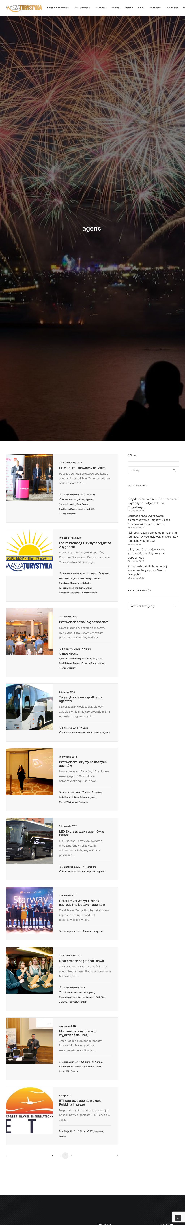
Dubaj (98, 792)
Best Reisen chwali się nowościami (84, 622)
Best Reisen (65, 663)
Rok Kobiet (172, 7)
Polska (129, 7)
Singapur (97, 658)
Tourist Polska (93, 732)
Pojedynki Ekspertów (70, 583)
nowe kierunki (69, 499)
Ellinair (77, 1066)
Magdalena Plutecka (70, 997)
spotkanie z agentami (71, 509)
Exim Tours (82, 504)
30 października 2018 (73, 494)
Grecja (74, 1071)
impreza (98, 1131)
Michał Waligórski (68, 802)
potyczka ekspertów (70, 592)
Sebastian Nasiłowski (73, 732)
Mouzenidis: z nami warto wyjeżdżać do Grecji (77, 1033)
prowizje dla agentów (92, 663)
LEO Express (89, 871)
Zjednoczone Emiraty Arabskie (75, 658)
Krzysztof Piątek (78, 1002)
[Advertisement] (153, 643)
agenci (89, 499)
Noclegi (116, 7)
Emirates (83, 802)
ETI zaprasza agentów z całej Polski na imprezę (80, 1102)
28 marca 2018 (70, 727)
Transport (100, 7)
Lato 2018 (64, 1071)
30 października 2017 (73, 987)
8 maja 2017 (68, 1131)
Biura (92, 494)
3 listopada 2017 (71, 866)
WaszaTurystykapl (69, 578)
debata (86, 583)
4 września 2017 (71, 1062)
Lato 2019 (89, 509)
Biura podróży (82, 7)
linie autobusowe (71, 871)
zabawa (63, 1002)
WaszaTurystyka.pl (90, 578)
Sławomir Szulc (67, 504)
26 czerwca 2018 (71, 648)
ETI (91, 1131)
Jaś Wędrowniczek (72, 992)
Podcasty (155, 7)
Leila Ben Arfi (66, 797)
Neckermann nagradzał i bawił (81, 961)
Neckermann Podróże (93, 997)
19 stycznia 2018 (71, 792)
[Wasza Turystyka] (24, 7)
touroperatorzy (67, 513)
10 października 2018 (73, 573)
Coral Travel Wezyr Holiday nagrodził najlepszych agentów (82, 902)
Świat (141, 7)
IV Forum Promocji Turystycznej (75, 588)
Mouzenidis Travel (91, 1066)
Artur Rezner (65, 1066)
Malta (81, 499)
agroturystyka (90, 592)
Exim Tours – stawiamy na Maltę (82, 468)
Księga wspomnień (58, 7)
